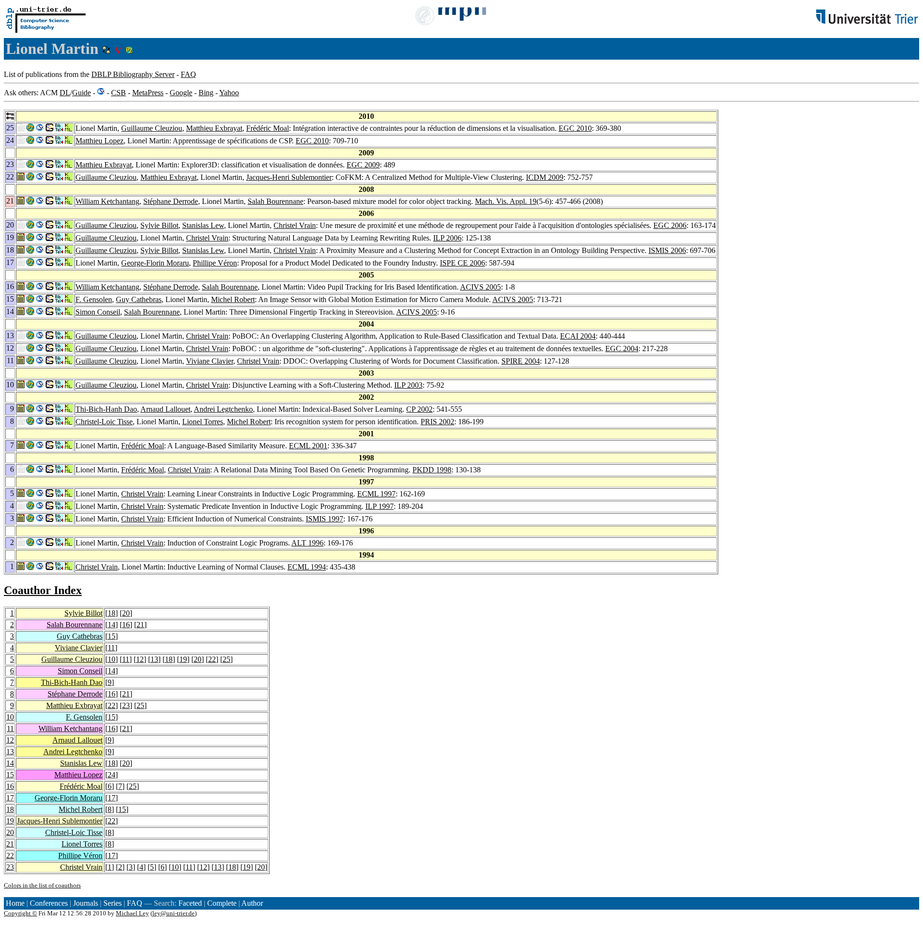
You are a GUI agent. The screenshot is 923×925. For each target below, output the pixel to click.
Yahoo (229, 93)
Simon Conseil (97, 312)
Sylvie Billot (159, 225)
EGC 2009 (363, 165)
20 (126, 613)
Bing (206, 93)
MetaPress (147, 93)
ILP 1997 (379, 506)
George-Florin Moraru (155, 263)
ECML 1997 (376, 494)
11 (111, 648)
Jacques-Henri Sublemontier (289, 177)
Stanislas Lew (203, 225)
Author (252, 903)
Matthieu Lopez (99, 141)
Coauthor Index (43, 590)
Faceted (190, 903)
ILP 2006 (447, 238)
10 (111, 659)
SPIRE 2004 (520, 361)
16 (126, 625)
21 (140, 625)
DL (65, 93)
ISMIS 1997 (324, 519)
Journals (85, 903)
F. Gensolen (93, 299)
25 (226, 659)
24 (111, 775)
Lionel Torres (202, 422)
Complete (222, 903)
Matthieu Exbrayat (214, 128)
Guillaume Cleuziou (151, 128)
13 (154, 659)
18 (111, 613)
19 (183, 659)
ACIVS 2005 (480, 287)
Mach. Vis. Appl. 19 (505, 201)
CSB (118, 93)
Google (181, 93)
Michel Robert (233, 299)
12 (140, 659)
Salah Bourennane (275, 201)
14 (111, 625)
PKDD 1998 (431, 470)
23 (126, 705)
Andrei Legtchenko (223, 409)
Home (15, 903)
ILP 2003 (408, 385)
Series (112, 903)
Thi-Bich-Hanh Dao (106, 409)
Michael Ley (132, 913)
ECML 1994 (306, 567)
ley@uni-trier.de (173, 913)
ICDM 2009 (544, 177)
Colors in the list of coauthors (42, 885)
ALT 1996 (307, 543)
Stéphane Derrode (170, 201)
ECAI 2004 (578, 336)
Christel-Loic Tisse (104, 422)
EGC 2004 (621, 348)
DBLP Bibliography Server (133, 74)
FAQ (188, 74)
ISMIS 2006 (667, 250)
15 (111, 636)
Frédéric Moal (267, 128)
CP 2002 (419, 409)
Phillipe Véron (215, 263)
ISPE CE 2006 (462, 263)
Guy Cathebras (139, 299)
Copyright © (20, 913)
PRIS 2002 (437, 422)
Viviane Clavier (209, 361)
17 (10, 798)
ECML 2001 (308, 446)
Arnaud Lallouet (165, 409)
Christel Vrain (295, 225)
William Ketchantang (107, 201)
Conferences (49, 903)
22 (212, 659)
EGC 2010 (575, 128)
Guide (81, 93)
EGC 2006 (669, 225)
